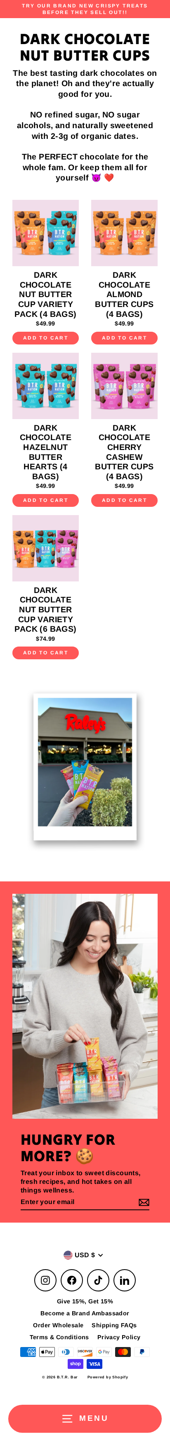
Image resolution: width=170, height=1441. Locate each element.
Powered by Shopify (107, 1377)
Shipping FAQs (114, 1325)
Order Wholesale (58, 1325)
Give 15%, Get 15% (85, 1301)
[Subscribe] (142, 1203)
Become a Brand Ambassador (84, 1313)
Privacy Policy (119, 1337)
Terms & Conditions (59, 1337)
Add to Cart (45, 338)
